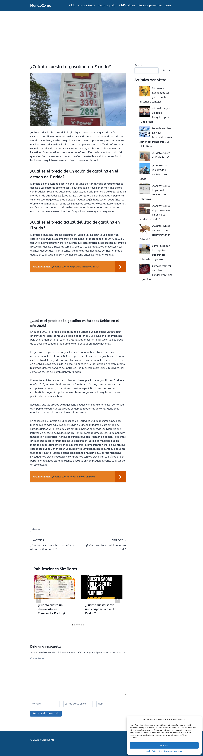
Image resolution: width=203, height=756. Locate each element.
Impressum (178, 751)
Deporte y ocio (106, 5)
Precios (36, 529)
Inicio (72, 5)
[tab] (72, 624)
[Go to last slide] (38, 599)
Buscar (138, 65)
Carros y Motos (86, 5)
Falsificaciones (126, 5)
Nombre (36, 703)
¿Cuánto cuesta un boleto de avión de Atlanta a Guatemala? (52, 545)
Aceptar (164, 745)
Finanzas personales (150, 5)
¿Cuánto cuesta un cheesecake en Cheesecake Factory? (51, 609)
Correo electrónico (76, 703)
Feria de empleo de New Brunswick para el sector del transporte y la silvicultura (156, 137)
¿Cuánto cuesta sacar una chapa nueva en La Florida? (101, 609)
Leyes (168, 5)
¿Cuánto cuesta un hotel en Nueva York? (106, 545)
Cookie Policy (151, 751)
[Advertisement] (101, 31)
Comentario (38, 658)
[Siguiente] (117, 599)
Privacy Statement (165, 751)
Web (100, 703)
